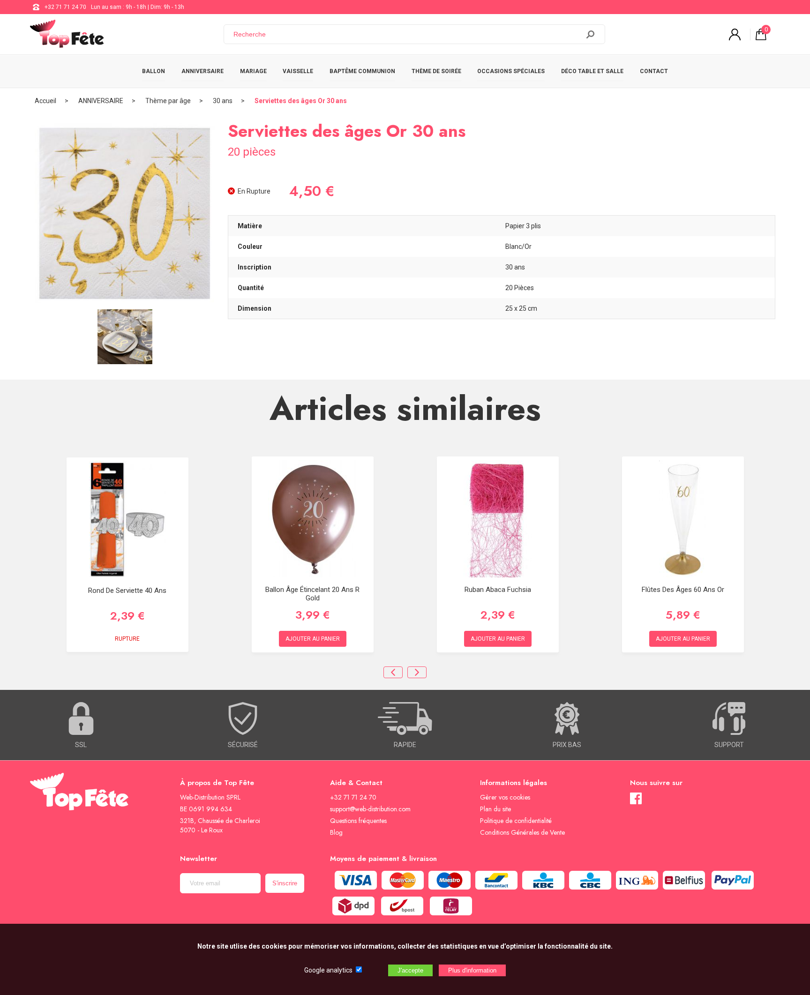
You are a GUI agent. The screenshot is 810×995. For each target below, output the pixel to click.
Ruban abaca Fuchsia (498, 589)
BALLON (153, 71)
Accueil (45, 101)
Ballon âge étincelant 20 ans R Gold (312, 593)
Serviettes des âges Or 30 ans (301, 101)
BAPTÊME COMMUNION (362, 71)
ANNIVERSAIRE (202, 71)
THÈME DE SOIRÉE (436, 71)
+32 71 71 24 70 (65, 7)
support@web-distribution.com (370, 809)
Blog (336, 832)
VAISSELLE (298, 71)
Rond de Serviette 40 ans (127, 590)
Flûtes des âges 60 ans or (683, 589)
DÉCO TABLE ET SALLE (592, 71)
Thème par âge (168, 101)
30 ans (222, 101)
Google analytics (328, 970)
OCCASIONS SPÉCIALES (511, 71)
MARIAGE (253, 71)
